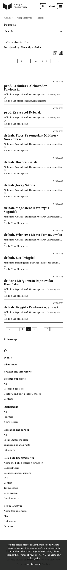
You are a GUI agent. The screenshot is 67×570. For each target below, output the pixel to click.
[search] (43, 6)
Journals (8, 416)
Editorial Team (11, 467)
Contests (8, 398)
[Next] (56, 61)
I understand (33, 564)
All (5, 383)
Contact (8, 482)
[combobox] (27, 42)
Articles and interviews (18, 371)
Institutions (10, 521)
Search (9, 31)
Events (8, 357)
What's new (10, 364)
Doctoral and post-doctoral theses (22, 393)
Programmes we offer (16, 439)
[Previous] (24, 61)
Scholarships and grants (17, 444)
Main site (8, 18)
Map (6, 515)
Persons (8, 526)
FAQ (6, 477)
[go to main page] (16, 7)
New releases (11, 421)
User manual (10, 492)
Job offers (9, 449)
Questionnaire (11, 498)
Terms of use (11, 487)
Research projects (14, 388)
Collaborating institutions (17, 472)
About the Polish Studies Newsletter (23, 462)
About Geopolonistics (16, 510)
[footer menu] (6, 351)
